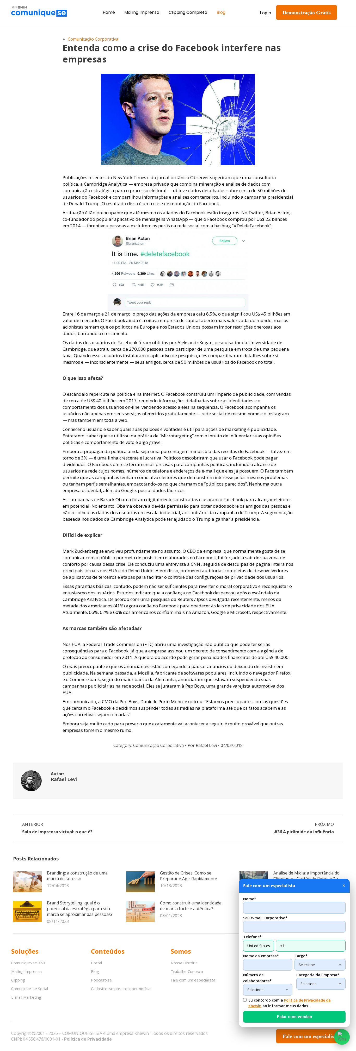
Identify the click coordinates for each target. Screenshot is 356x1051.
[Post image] (27, 881)
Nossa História (184, 962)
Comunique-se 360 (28, 962)
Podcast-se (101, 980)
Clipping (18, 980)
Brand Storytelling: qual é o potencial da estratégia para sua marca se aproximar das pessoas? (80, 908)
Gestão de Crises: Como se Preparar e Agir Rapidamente (188, 876)
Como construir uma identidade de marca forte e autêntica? (191, 905)
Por (202, 745)
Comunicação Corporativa (93, 39)
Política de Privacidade (88, 1039)
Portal (96, 962)
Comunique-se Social (29, 988)
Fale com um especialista (193, 980)
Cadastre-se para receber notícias (121, 988)
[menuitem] (109, 12)
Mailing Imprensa (26, 971)
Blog (95, 971)
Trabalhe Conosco (187, 971)
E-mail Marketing (26, 997)
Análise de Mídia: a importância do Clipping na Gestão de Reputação (306, 876)
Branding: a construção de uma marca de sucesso (77, 876)
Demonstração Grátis (307, 12)
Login (265, 13)
